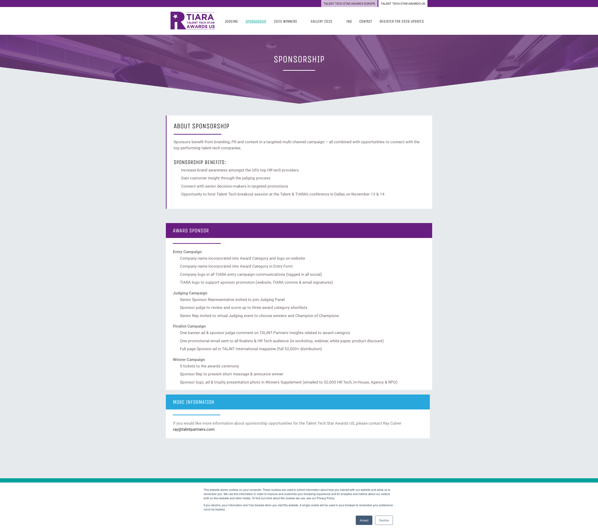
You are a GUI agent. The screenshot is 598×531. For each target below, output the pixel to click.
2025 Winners (285, 21)
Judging (231, 21)
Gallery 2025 (321, 21)
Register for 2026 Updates (402, 21)
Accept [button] (364, 520)
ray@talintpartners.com (193, 429)
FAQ (349, 21)
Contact (365, 21)
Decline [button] (384, 520)
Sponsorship (256, 21)
